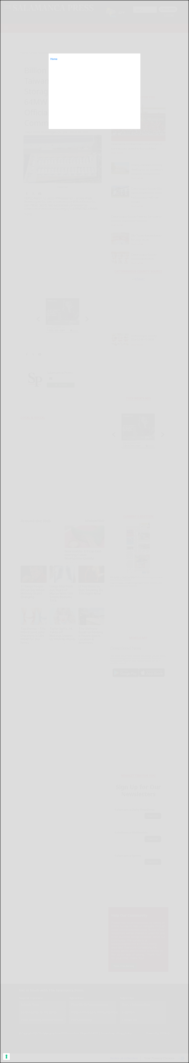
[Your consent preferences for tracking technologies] (6, 1056)
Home (53, 59)
